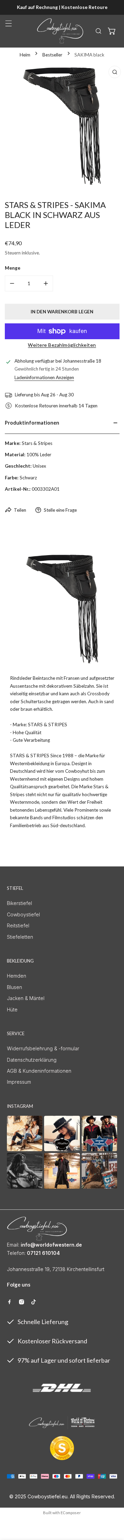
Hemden (16, 976)
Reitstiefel (18, 925)
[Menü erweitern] (9, 23)
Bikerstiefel (19, 903)
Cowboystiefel (23, 914)
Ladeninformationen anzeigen (44, 377)
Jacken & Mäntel (25, 998)
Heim (25, 55)
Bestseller (52, 55)
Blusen (14, 987)
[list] (62, 125)
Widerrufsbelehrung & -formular (43, 1048)
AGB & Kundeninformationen (39, 1071)
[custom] (9, 1302)
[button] (112, 31)
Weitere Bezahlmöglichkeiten (62, 345)
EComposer (71, 1512)
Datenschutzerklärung (31, 1060)
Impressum (19, 1082)
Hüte (12, 1009)
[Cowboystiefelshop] (60, 31)
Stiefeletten (20, 937)
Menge (12, 268)
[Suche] (98, 31)
